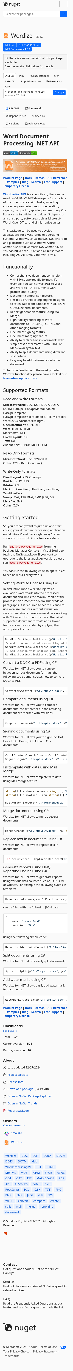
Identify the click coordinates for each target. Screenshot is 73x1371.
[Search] (63, 14)
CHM (36, 1173)
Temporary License (16, 186)
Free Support (53, 182)
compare (39, 1201)
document (12, 1212)
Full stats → (10, 1030)
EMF (19, 1195)
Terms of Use (48, 1347)
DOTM (22, 1161)
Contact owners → (14, 1125)
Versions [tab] (13, 123)
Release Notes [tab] (36, 123)
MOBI (24, 1173)
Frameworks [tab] (35, 108)
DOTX (9, 1161)
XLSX (37, 1190)
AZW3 (61, 1173)
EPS (50, 1195)
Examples (12, 182)
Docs (28, 178)
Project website (17, 1075)
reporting (46, 1206)
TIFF (47, 1190)
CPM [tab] (56, 75)
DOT (36, 1156)
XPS (7, 1184)
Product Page (12, 178)
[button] (59, 92)
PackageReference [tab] (39, 75)
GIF (40, 1195)
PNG (58, 1190)
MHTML (10, 1173)
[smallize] (6, 1133)
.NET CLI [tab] (9, 75)
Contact (10, 1264)
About (33, 1347)
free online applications (20, 378)
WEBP (9, 1201)
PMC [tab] (21, 75)
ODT (8, 1178)
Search (36, 182)
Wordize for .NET (14, 194)
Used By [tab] (40, 116)
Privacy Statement (45, 1351)
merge (31, 1206)
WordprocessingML (18, 1167)
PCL (26, 1190)
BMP (8, 1195)
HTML (50, 1167)
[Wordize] (6, 1142)
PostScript (12, 1190)
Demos (39, 178)
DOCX (47, 1156)
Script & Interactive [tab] (31, 81)
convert (23, 1201)
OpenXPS (21, 1184)
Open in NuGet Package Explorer (29, 1096)
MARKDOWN (45, 1178)
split (8, 1206)
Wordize (16, 1142)
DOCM (60, 1156)
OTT (19, 1178)
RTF (39, 1167)
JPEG (30, 1195)
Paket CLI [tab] (10, 81)
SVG (47, 1184)
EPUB (48, 1173)
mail (19, 1206)
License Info (15, 1082)
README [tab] (13, 108)
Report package (18, 1111)
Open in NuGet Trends (22, 1103)
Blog (25, 182)
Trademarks (11, 1356)
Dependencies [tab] (17, 116)
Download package (20, 1089)
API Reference (57, 178)
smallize (16, 1133)
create (54, 1201)
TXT (29, 1178)
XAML (36, 1184)
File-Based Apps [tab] (54, 81)
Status (9, 1281)
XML (34, 1161)
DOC (24, 1156)
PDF (61, 1178)
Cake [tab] (7, 86)
